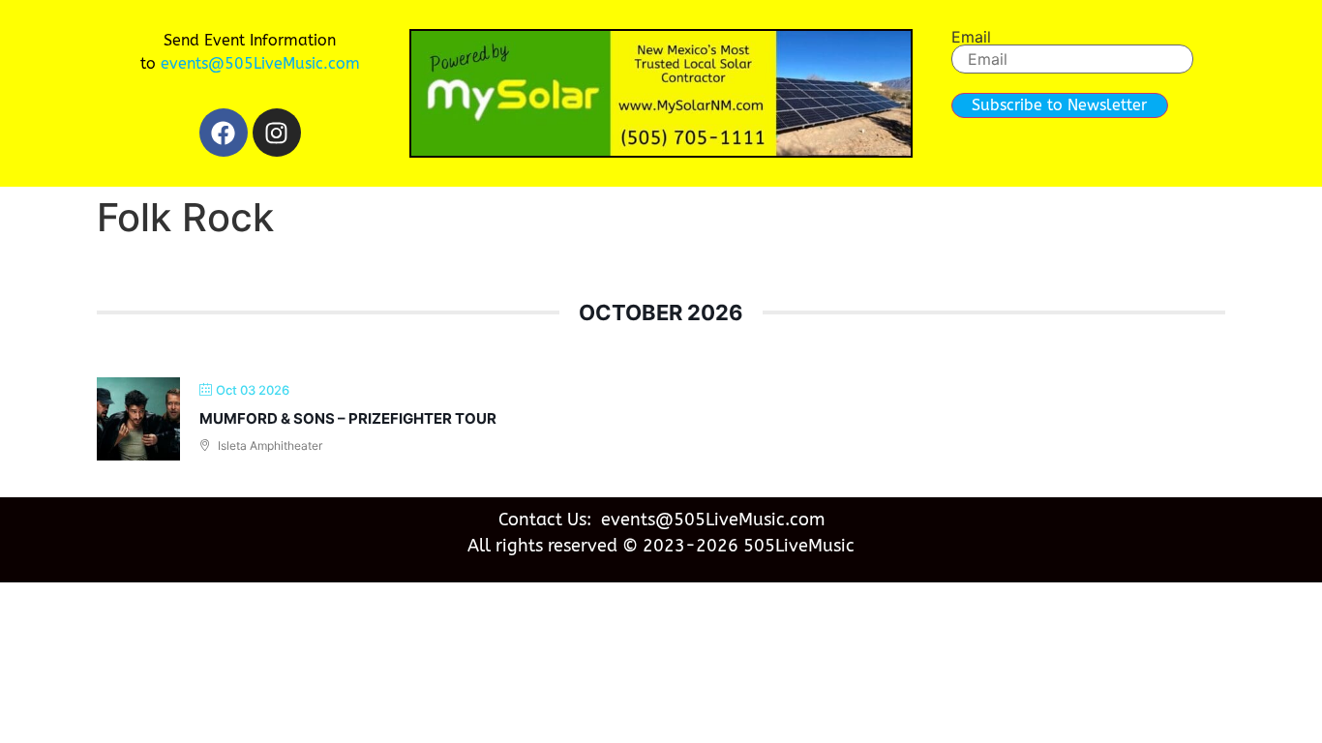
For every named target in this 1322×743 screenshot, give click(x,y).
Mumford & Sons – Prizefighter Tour (347, 418)
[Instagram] (277, 132)
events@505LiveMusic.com (260, 63)
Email (971, 37)
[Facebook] (223, 132)
